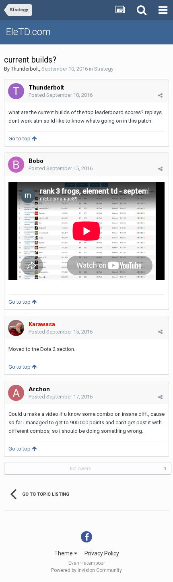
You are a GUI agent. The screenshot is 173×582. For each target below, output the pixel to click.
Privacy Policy (101, 553)
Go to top (20, 139)
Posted (61, 95)
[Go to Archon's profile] (16, 393)
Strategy (103, 69)
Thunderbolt (25, 69)
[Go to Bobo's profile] (16, 164)
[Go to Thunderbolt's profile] (16, 91)
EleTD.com (28, 32)
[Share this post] (160, 95)
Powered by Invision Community (86, 570)
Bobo (36, 161)
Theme (64, 553)
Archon (39, 389)
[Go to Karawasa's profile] (16, 328)
